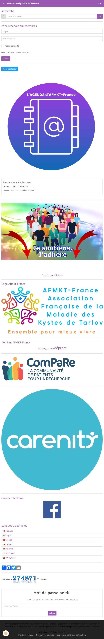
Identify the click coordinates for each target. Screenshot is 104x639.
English (8, 535)
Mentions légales (25, 635)
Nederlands (10, 553)
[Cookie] (6, 633)
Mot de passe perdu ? (23, 52)
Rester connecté (12, 46)
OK (99, 16)
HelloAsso (57, 275)
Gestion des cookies (45, 635)
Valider (52, 613)
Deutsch (9, 548)
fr (98, 3)
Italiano (8, 544)
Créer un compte (7, 52)
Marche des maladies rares (17, 182)
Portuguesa (10, 557)
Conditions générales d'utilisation (71, 635)
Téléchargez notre (46, 348)
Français (9, 531)
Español (8, 539)
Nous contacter (10, 69)
